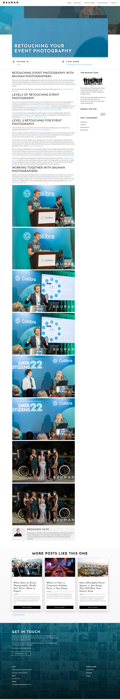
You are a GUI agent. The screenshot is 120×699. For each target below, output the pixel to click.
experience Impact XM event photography (38, 129)
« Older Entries (18, 615)
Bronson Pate (38, 529)
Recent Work (90, 3)
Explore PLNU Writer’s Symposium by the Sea (33, 117)
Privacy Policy (90, 669)
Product (84, 122)
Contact (114, 3)
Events (18, 64)
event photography (71, 64)
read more (27, 607)
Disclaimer (89, 672)
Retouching (89, 64)
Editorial (84, 130)
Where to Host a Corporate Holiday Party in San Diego (57, 585)
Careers (88, 676)
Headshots (84, 127)
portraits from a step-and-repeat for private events (37, 106)
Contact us (21, 653)
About (69, 3)
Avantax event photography (35, 146)
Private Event (81, 64)
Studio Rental (102, 3)
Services (77, 3)
